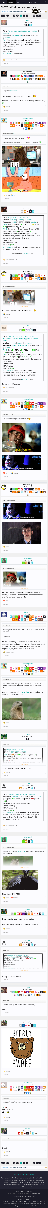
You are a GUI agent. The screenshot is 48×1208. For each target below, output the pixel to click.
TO (4, 40)
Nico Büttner (17, 35)
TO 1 (5, 224)
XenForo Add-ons (19, 1196)
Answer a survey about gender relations (23, 31)
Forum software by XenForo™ (24, 1191)
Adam (27, 783)
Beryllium (21, 1199)
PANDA (6, 33)
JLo (9, 648)
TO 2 (5, 229)
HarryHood (28, 558)
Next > (39, 15)
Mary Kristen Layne (19, 345)
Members (20, 2)
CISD (14, 222)
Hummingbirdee (28, 118)
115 (34, 15)
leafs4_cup (27, 612)
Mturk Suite (25, 253)
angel (28, 987)
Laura (28, 207)
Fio (28, 326)
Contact (7, 38)
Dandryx (28, 1021)
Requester (28, 220)
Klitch (28, 734)
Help (27, 1199)
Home (4, 2)
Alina (27, 20)
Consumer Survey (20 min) (17, 794)
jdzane (27, 909)
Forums (11, 2)
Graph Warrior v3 (14, 217)
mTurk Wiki (32, 2)
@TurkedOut (24, 692)
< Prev (3, 15)
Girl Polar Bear (27, 1083)
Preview (13, 220)
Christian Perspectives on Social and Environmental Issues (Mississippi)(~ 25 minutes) (21, 337)
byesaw (27, 1129)
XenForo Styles (30, 1196)
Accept (20, 220)
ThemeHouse (35, 1193)
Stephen (15, 796)
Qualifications (8, 54)
